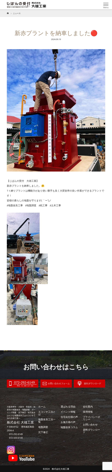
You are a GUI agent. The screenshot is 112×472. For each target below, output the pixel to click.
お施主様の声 (68, 422)
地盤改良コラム (69, 427)
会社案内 (88, 406)
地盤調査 (43, 427)
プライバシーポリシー (91, 418)
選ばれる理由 (68, 406)
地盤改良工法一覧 (46, 420)
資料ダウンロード (91, 431)
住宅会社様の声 (69, 416)
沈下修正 (43, 432)
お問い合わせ (90, 424)
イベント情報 (68, 411)
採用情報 (88, 411)
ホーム (42, 406)
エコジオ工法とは (46, 413)
